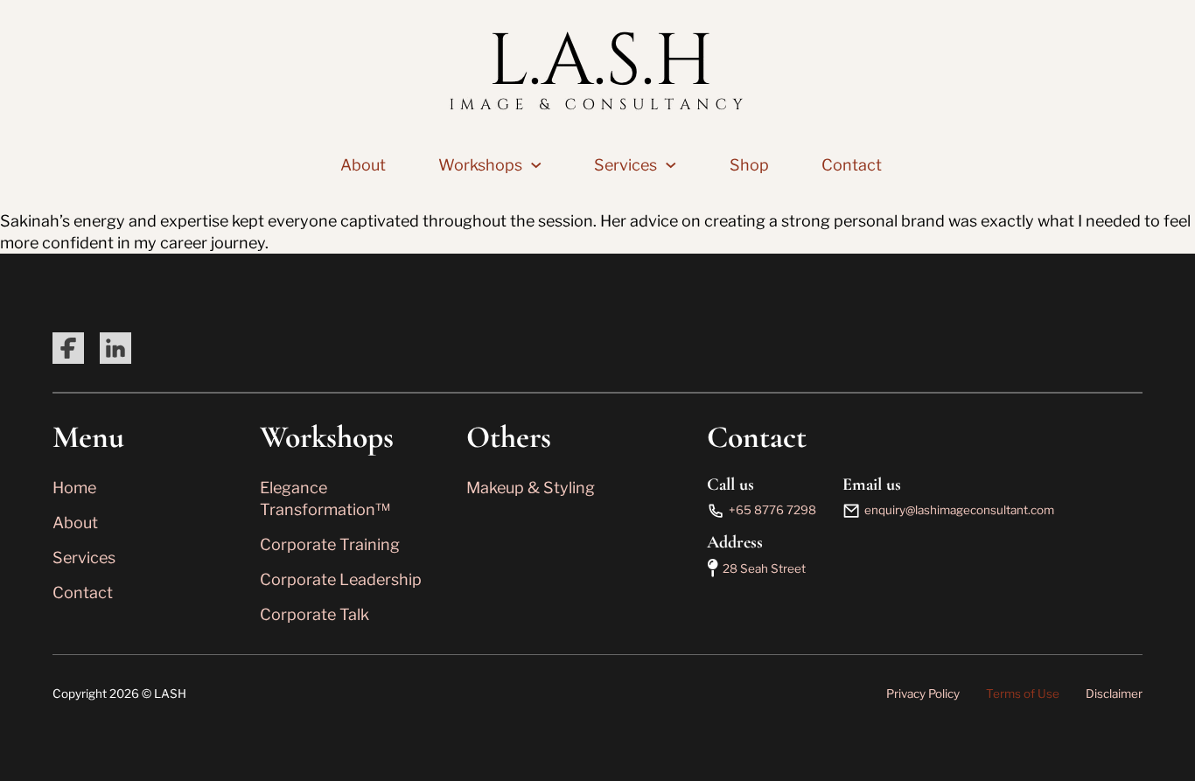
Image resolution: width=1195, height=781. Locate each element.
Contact (851, 165)
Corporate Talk (314, 614)
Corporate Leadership (341, 579)
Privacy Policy (923, 694)
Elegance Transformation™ (325, 498)
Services (625, 165)
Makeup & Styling (530, 487)
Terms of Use (1022, 694)
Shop (749, 165)
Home (74, 487)
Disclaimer (1114, 694)
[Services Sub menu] (671, 165)
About (363, 165)
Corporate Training (330, 544)
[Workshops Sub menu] (536, 165)
